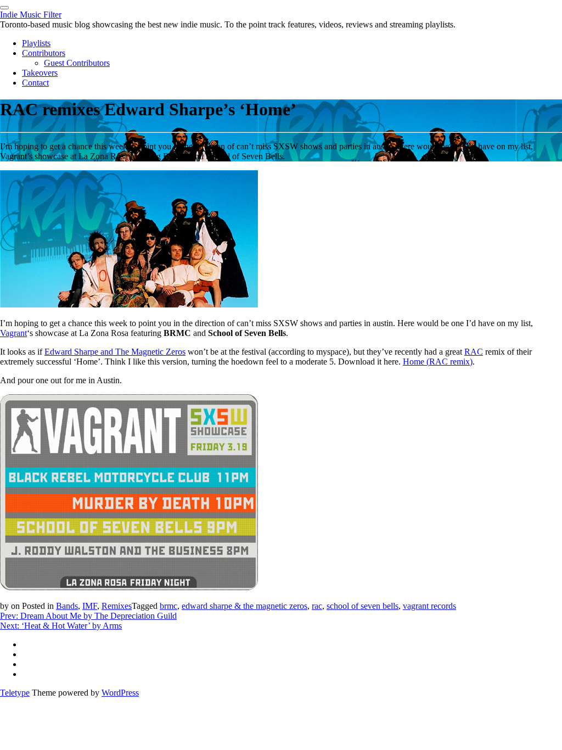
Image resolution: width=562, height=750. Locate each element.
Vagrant (13, 333)
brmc (168, 606)
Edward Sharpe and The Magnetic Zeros (115, 351)
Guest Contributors (77, 63)
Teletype (15, 692)
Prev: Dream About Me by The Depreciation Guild (88, 615)
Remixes (117, 606)
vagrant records (429, 606)
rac (317, 606)
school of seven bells (362, 606)
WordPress (120, 692)
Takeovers (40, 72)
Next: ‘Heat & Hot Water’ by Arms (61, 625)
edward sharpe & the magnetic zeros (244, 606)
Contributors (43, 53)
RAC (473, 351)
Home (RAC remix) (438, 361)
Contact (35, 82)
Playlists (36, 43)
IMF (89, 606)
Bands (67, 606)
